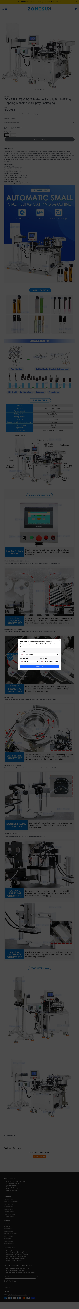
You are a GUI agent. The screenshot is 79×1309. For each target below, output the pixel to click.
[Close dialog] (59, 640)
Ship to (25, 651)
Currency (45, 658)
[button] (39, 654)
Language (25, 658)
